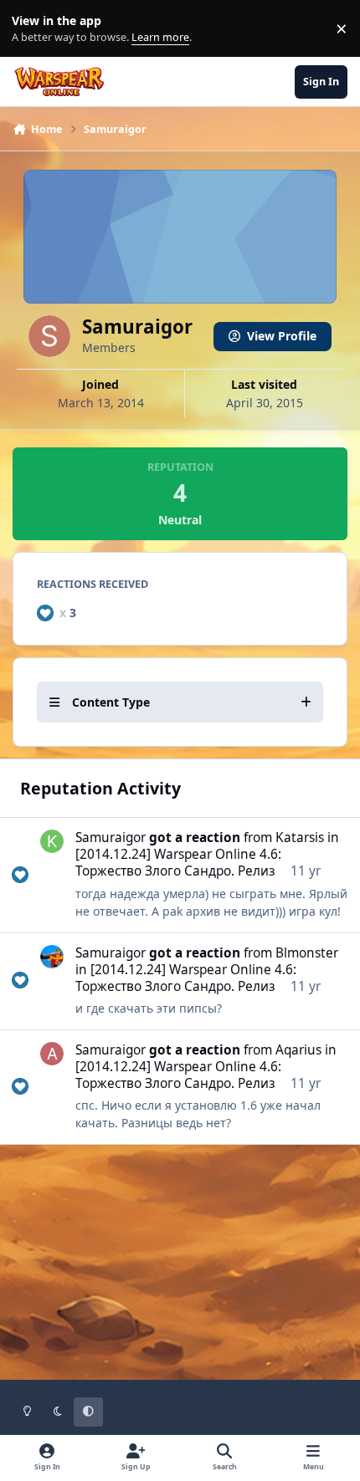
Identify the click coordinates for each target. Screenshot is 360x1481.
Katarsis (299, 837)
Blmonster (306, 953)
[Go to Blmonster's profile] (52, 956)
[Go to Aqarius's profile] (52, 1053)
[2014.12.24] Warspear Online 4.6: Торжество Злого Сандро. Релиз (178, 862)
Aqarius (298, 1050)
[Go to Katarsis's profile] (52, 841)
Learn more (32, 29)
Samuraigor (110, 837)
